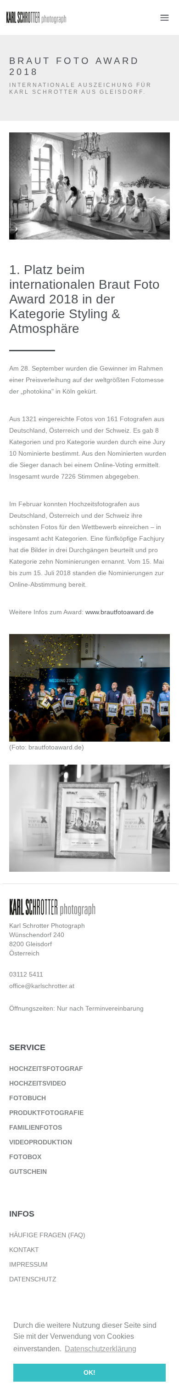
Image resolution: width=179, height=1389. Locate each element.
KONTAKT (24, 1249)
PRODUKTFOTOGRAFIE (46, 1112)
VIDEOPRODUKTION (40, 1142)
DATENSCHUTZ (32, 1279)
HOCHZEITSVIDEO (37, 1083)
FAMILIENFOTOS (35, 1127)
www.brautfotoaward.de (119, 612)
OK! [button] (89, 1372)
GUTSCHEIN (28, 1171)
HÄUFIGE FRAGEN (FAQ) (47, 1235)
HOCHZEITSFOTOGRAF (46, 1068)
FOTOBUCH (27, 1098)
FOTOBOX (25, 1156)
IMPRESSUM (28, 1264)
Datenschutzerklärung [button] (100, 1349)
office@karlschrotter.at (41, 985)
